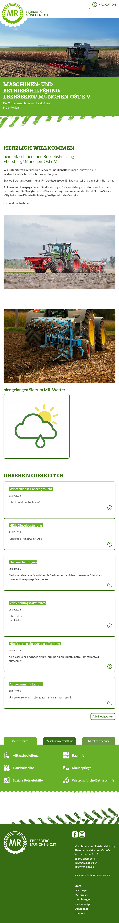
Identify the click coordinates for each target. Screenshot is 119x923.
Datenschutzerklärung (98, 875)
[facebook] (75, 834)
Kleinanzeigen (83, 904)
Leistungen (81, 890)
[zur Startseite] (30, 842)
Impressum (80, 875)
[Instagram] (82, 834)
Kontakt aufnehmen (18, 203)
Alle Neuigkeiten (103, 716)
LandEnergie (82, 899)
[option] (59, 47)
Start (78, 885)
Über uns (80, 913)
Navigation (107, 4)
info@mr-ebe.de (84, 866)
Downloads (81, 908)
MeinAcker (81, 895)
